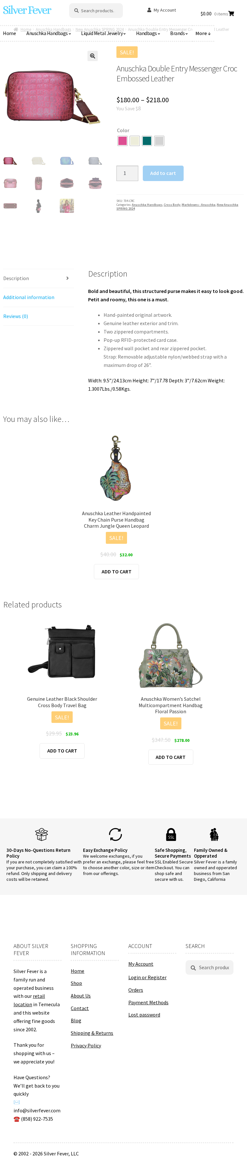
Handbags (146, 33)
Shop (76, 983)
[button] (92, 56)
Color (123, 130)
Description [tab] (16, 278)
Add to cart (163, 173)
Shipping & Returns (92, 1033)
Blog (76, 1020)
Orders (135, 990)
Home (77, 971)
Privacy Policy (86, 1045)
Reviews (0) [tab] (15, 316)
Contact (80, 1008)
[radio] (122, 141)
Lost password (144, 1014)
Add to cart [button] (117, 571)
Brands (177, 33)
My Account (165, 10)
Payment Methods (148, 1002)
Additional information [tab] (28, 297)
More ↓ (203, 33)
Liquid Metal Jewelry (102, 33)
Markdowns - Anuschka (198, 205)
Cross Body (172, 205)
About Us (81, 995)
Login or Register (147, 977)
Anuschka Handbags (47, 33)
